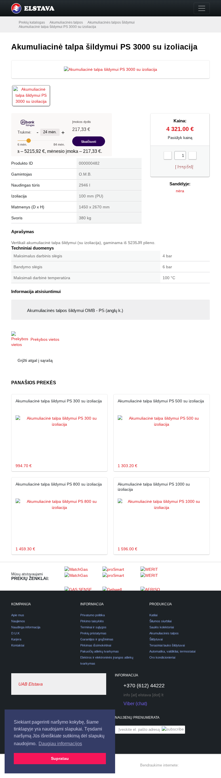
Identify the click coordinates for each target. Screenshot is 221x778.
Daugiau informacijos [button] (60, 743)
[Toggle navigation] (202, 8)
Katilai (153, 615)
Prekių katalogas (32, 22)
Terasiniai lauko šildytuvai (167, 645)
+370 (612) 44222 (144, 685)
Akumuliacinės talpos (66, 22)
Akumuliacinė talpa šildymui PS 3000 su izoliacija (57, 27)
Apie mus (17, 615)
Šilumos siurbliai (160, 621)
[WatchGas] (82, 576)
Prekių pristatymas (93, 633)
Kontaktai (17, 645)
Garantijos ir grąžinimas (96, 639)
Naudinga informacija (25, 627)
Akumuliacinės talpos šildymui (111, 22)
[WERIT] (158, 576)
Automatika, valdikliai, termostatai (172, 651)
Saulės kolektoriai (161, 627)
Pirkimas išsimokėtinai (95, 645)
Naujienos (18, 621)
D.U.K (15, 633)
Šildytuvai (156, 639)
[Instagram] (196, 765)
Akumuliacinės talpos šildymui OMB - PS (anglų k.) (75, 310)
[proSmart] (120, 576)
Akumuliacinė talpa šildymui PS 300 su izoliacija (59, 401)
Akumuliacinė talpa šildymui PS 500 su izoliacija (161, 401)
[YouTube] (206, 765)
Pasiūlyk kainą (180, 138)
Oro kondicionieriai (162, 657)
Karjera (16, 639)
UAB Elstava (30, 684)
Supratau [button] (60, 758)
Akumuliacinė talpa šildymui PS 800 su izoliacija (59, 484)
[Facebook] (185, 765)
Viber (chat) (135, 703)
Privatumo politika (92, 615)
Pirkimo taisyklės (92, 621)
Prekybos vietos (45, 339)
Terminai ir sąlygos (93, 627)
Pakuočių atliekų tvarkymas (99, 651)
